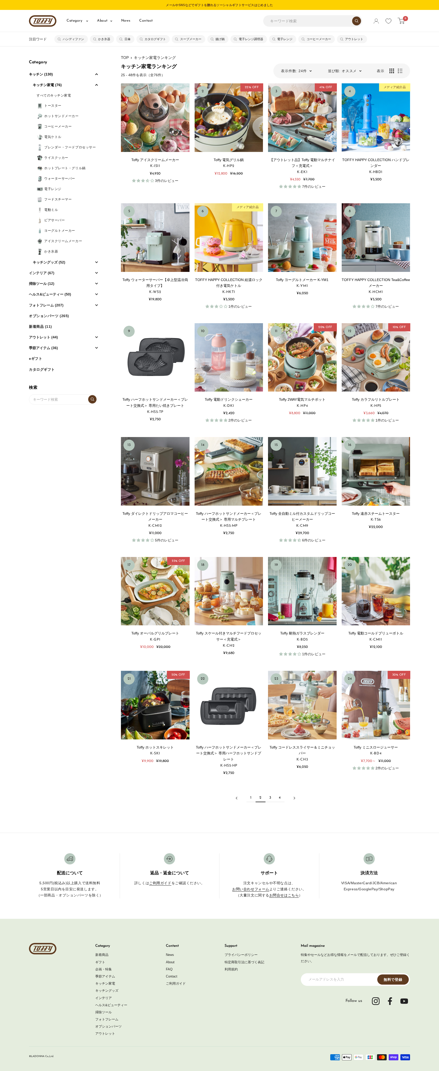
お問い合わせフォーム (250, 889)
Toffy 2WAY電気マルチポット (304, 399)
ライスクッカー (56, 158)
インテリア (103, 998)
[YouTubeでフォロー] (404, 1001)
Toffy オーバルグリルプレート (155, 633)
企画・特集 (103, 969)
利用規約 (231, 969)
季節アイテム (105, 976)
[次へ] (294, 798)
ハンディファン (73, 39)
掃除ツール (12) (41, 284)
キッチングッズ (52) (49, 262)
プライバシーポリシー (241, 955)
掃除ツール (103, 1012)
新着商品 (101, 955)
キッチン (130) (41, 74)
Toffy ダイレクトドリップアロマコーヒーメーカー (155, 516)
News (125, 21)
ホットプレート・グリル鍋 (65, 168)
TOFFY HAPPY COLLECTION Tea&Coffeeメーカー (376, 283)
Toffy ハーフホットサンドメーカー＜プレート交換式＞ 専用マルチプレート (228, 516)
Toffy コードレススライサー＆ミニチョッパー (302, 750)
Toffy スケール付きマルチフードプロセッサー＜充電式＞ (228, 636)
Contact (146, 21)
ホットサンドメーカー (61, 116)
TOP (125, 57)
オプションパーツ (108, 1026)
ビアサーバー (54, 220)
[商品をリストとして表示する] (400, 71)
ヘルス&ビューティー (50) (50, 294)
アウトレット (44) (43, 337)
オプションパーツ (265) (49, 316)
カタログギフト (155, 39)
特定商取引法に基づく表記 (244, 962)
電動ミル (51, 210)
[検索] (356, 21)
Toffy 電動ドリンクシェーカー (230, 399)
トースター (52, 105)
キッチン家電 (105, 983)
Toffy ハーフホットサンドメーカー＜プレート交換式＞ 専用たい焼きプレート (155, 402)
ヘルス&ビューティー (111, 1005)
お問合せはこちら (284, 895)
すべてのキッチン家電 (54, 95)
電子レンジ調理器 (251, 39)
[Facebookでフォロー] (390, 1001)
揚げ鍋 (220, 39)
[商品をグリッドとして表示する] (391, 71)
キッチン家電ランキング (155, 57)
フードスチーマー (58, 199)
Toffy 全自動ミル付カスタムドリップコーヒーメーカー (302, 516)
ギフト (100, 962)
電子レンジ (284, 39)
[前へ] (237, 798)
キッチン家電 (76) (47, 85)
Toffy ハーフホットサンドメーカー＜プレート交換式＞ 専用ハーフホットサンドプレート (228, 753)
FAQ (169, 969)
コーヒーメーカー (319, 39)
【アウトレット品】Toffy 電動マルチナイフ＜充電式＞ (302, 163)
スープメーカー (190, 39)
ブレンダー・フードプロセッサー (70, 147)
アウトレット (354, 39)
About (102, 21)
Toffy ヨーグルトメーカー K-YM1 (302, 280)
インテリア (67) (41, 273)
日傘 (127, 39)
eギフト (35, 358)
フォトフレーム (106, 1019)
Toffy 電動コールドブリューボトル (375, 633)
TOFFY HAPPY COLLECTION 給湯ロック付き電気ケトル (228, 283)
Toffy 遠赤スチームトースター (376, 513)
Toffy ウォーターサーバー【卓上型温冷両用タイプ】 (155, 283)
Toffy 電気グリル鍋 (229, 160)
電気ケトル (52, 137)
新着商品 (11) (40, 326)
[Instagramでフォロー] (376, 1001)
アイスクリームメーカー (63, 241)
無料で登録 (393, 979)
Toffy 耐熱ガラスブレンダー (302, 633)
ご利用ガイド (160, 883)
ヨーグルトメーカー (59, 230)
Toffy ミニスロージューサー (376, 747)
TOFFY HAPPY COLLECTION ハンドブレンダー (376, 163)
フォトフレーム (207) (46, 305)
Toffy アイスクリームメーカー (155, 160)
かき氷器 (104, 39)
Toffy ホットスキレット (155, 747)
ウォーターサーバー (59, 178)
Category (75, 21)
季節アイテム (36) (43, 348)
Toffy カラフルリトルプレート (376, 399)
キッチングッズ (106, 990)
